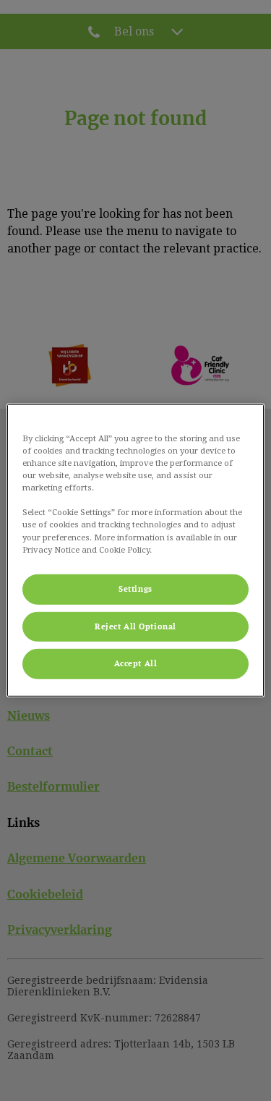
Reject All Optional (135, 626)
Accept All (136, 663)
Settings (135, 588)
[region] (135, 550)
